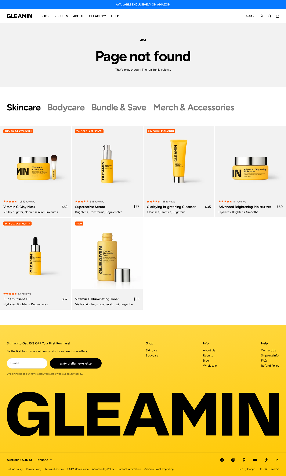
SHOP (45, 16)
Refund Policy (270, 365)
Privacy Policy (33, 469)
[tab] (24, 107)
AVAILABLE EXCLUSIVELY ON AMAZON (143, 4)
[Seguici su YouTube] (255, 460)
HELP (115, 16)
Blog (206, 360)
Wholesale (210, 365)
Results (208, 355)
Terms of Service (54, 469)
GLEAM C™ (97, 16)
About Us (209, 350)
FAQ (264, 360)
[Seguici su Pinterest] (244, 460)
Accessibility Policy (103, 469)
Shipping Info (270, 355)
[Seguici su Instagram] (233, 460)
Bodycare (152, 355)
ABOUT (78, 16)
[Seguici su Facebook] (222, 460)
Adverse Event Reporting (159, 469)
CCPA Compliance (78, 469)
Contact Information (129, 469)
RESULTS (61, 16)
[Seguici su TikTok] (266, 460)
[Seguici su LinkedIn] (277, 460)
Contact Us (268, 350)
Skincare (152, 350)
